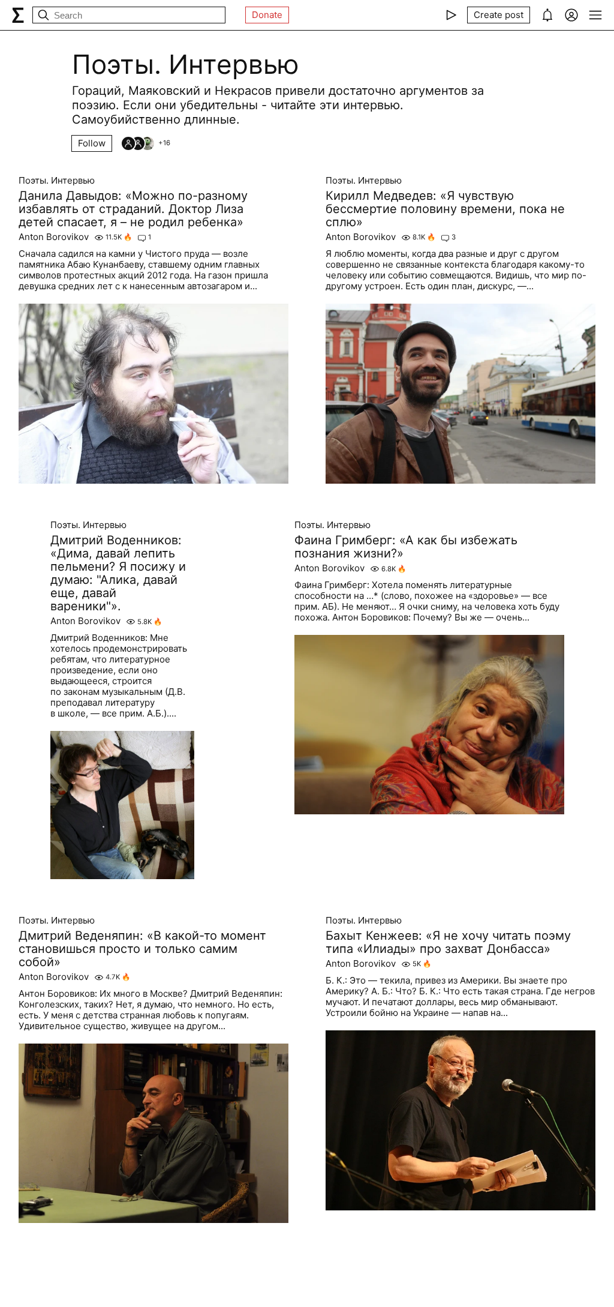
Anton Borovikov (54, 237)
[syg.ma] (18, 15)
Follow (92, 143)
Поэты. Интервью (57, 180)
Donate (267, 14)
